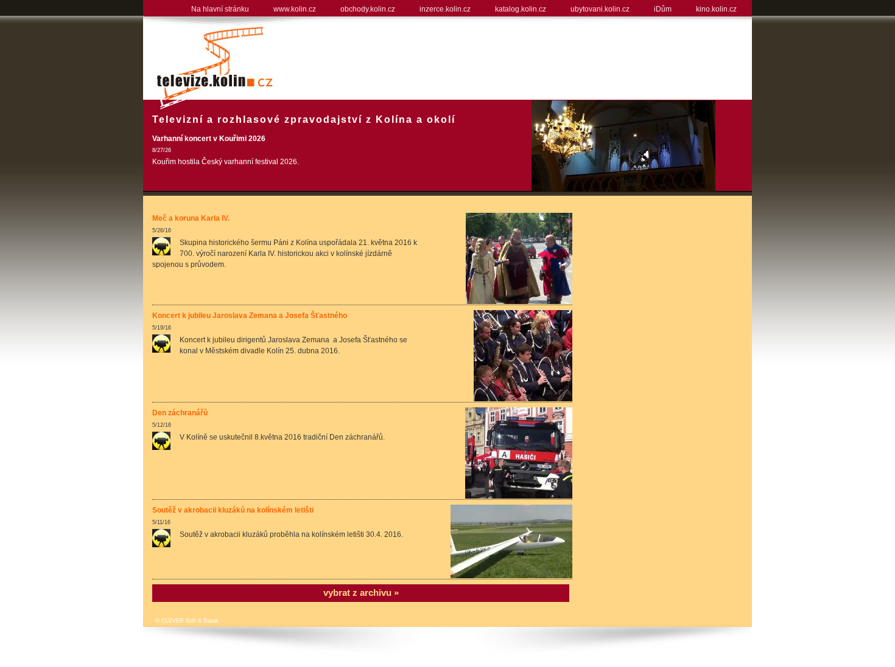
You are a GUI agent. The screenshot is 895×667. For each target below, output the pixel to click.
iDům (663, 9)
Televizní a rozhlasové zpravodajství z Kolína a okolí (303, 119)
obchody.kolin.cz (367, 9)
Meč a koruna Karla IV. (191, 218)
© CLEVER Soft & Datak (187, 621)
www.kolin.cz (294, 9)
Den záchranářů (180, 413)
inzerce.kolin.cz (445, 9)
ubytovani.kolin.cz (600, 9)
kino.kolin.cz (716, 9)
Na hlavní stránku (220, 9)
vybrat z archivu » (361, 592)
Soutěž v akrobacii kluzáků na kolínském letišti (233, 510)
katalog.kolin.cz (520, 9)
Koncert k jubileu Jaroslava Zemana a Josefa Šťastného (249, 315)
